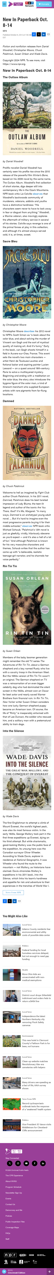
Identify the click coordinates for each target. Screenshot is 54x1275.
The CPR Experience (14, 1175)
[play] (4, 1271)
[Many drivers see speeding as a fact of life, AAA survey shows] (12, 1083)
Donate (45, 4)
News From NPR (13, 893)
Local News (27, 925)
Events (8, 1198)
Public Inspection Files (15, 1222)
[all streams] (50, 1271)
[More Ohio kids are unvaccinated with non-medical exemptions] (12, 975)
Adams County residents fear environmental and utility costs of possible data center (36, 932)
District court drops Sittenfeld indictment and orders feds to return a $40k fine (36, 998)
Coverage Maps (12, 1227)
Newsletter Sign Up (14, 1193)
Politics (25, 946)
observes (38, 193)
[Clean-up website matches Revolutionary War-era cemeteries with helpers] (12, 1062)
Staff (7, 1239)
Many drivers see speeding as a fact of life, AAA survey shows (36, 1085)
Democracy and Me (14, 1210)
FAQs (8, 1233)
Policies (9, 1216)
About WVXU (11, 1181)
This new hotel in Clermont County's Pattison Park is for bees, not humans (36, 1043)
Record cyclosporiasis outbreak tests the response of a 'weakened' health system (36, 1106)
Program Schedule (13, 1187)
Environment (27, 1036)
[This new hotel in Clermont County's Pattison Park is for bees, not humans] (12, 1041)
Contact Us (10, 1204)
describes (29, 331)
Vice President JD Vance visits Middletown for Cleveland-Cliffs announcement (36, 1127)
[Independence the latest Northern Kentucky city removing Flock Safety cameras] (12, 1017)
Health (25, 970)
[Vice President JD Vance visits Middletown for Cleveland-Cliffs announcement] (12, 1125)
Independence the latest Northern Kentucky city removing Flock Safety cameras (33, 1021)
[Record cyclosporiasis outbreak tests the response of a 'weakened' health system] (12, 1104)
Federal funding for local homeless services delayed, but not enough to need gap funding (35, 954)
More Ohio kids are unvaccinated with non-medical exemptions (33, 977)
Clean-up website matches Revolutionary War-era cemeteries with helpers (35, 1064)
